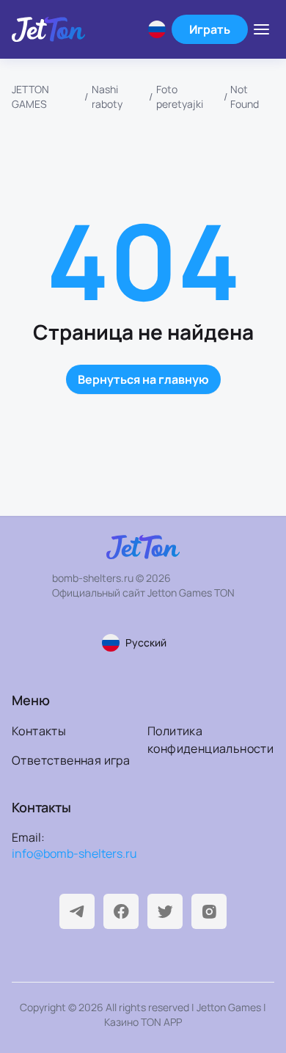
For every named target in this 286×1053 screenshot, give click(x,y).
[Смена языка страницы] (157, 29)
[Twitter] (165, 911)
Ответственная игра (71, 760)
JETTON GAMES (30, 96)
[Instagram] (209, 911)
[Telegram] (77, 911)
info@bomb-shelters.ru (74, 853)
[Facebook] (121, 911)
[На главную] (48, 29)
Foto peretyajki (179, 96)
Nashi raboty (107, 96)
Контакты (39, 731)
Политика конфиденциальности (210, 740)
